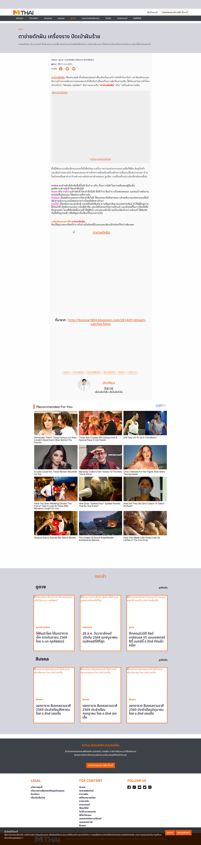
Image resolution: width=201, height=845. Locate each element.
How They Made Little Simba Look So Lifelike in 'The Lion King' (141, 539)
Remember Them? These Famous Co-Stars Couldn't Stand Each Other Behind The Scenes (55, 440)
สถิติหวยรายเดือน (87, 797)
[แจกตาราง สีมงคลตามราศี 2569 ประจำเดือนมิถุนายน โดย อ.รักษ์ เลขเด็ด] (147, 682)
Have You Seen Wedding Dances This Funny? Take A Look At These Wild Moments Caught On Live (53, 506)
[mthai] (23, 12)
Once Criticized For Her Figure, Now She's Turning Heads (144, 473)
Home (54, 59)
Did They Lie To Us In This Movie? (140, 437)
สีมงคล (39, 699)
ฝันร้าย (121, 372)
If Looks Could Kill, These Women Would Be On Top (55, 473)
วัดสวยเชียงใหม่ (86, 790)
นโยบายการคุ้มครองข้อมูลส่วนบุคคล (47, 790)
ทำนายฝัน (33, 18)
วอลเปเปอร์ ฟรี (86, 822)
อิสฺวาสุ (108, 388)
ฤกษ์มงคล (87, 627)
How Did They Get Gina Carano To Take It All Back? (143, 504)
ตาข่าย (66, 372)
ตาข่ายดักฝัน (58, 78)
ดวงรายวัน (84, 801)
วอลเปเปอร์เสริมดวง (90, 18)
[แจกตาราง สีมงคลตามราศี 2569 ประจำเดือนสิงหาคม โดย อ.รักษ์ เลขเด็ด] (54, 682)
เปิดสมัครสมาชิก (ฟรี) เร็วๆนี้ (100, 765)
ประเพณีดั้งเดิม (94, 372)
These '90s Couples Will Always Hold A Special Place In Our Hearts (98, 438)
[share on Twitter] (67, 68)
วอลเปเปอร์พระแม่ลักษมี (90, 818)
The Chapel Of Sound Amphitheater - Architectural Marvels (97, 539)
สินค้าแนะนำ (152, 12)
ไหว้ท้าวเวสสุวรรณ (87, 811)
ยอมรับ (170, 832)
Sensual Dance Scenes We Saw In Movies (55, 537)
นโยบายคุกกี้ (36, 787)
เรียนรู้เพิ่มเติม (183, 832)
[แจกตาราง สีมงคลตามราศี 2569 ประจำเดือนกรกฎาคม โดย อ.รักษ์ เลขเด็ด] (100, 682)
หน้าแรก (19, 18)
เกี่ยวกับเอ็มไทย (38, 797)
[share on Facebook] (61, 68)
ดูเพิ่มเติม (163, 587)
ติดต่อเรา (35, 794)
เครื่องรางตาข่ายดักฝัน (100, 159)
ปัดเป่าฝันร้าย (109, 372)
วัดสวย (108, 18)
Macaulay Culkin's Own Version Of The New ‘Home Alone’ (100, 473)
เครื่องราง (132, 372)
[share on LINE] (74, 68)
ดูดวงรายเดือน (43, 627)
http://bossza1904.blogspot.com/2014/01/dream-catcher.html (107, 322)
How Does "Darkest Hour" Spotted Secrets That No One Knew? (99, 504)
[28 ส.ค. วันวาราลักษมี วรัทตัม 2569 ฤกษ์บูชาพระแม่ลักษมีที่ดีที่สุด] (100, 610)
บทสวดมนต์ (122, 18)
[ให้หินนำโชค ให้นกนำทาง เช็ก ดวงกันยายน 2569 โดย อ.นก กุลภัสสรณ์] (54, 610)
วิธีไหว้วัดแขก (85, 815)
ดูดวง (20, 29)
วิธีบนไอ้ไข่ (84, 808)
